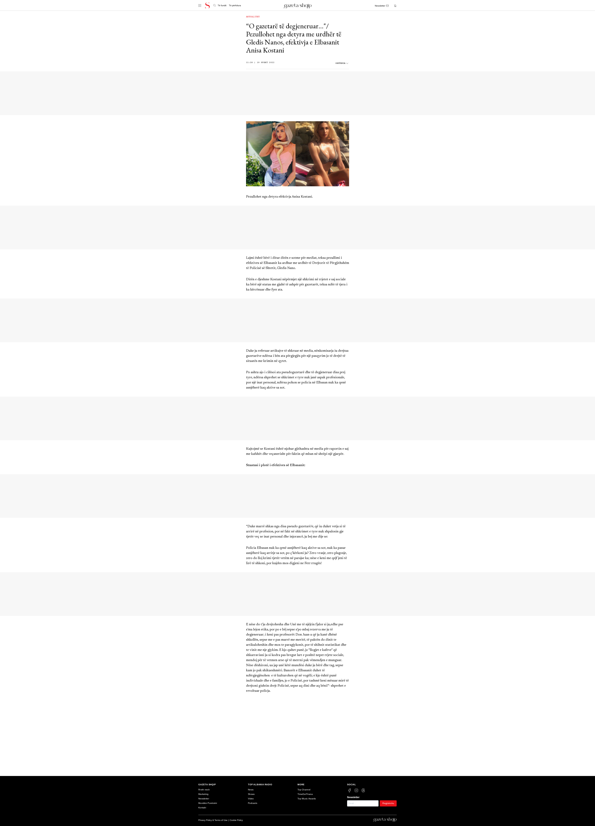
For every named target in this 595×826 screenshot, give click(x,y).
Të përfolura (235, 5)
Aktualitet (253, 17)
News (250, 789)
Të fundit (222, 5)
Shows (251, 794)
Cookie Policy (236, 820)
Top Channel (304, 789)
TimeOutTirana (305, 794)
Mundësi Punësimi (207, 803)
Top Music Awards (307, 798)
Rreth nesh (204, 789)
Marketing (203, 794)
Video (251, 798)
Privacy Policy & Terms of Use (212, 820)
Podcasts (252, 803)
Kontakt (202, 807)
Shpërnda (340, 63)
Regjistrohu (388, 803)
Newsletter (203, 798)
